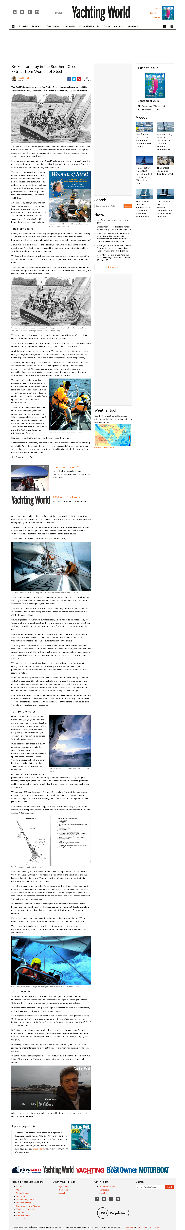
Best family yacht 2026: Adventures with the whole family (144, 140)
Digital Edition (155, 13)
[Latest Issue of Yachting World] (168, 13)
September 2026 (149, 100)
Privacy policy (141, 1227)
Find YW (157, 17)
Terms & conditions (128, 1227)
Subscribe (157, 9)
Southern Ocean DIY (66, 467)
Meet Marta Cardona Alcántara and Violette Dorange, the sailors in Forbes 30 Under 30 (114, 257)
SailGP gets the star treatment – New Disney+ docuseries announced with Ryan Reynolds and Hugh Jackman (114, 248)
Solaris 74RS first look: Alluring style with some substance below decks (143, 209)
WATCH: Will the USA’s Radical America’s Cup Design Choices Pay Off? (165, 209)
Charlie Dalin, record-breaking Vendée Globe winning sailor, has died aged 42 (114, 228)
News (99, 214)
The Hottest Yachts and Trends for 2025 (165, 170)
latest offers (38, 1149)
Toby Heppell (23, 78)
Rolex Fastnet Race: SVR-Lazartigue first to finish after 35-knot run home (144, 175)
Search (128, 206)
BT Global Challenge (66, 497)
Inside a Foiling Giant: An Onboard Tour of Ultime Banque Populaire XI (165, 142)
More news (113, 267)
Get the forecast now (104, 447)
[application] (51, 1088)
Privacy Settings (153, 1227)
